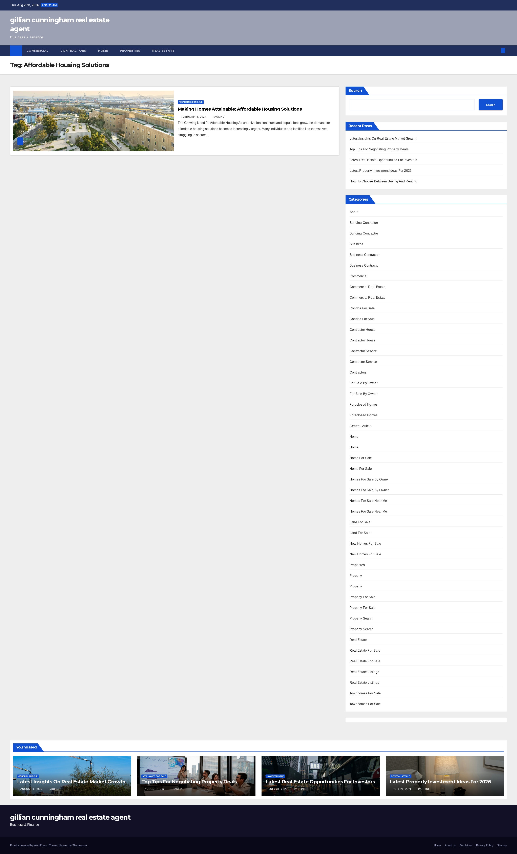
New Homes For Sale (191, 102)
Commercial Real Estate (367, 287)
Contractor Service (363, 351)
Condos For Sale (362, 308)
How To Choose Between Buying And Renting (383, 181)
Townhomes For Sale (365, 693)
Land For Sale (360, 522)
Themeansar (80, 845)
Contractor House (362, 329)
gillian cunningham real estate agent (70, 817)
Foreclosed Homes (363, 404)
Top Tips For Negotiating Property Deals (379, 149)
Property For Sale (362, 597)
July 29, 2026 (403, 789)
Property (356, 575)
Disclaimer (466, 845)
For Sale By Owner (363, 383)
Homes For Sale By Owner (369, 479)
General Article (360, 426)
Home (103, 50)
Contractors (73, 50)
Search (355, 90)
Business (356, 244)
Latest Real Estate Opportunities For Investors (383, 160)
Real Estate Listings (364, 672)
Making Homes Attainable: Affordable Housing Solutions (240, 109)
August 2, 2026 (156, 789)
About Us (450, 845)
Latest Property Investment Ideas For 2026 (381, 170)
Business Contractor (364, 254)
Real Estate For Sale (365, 650)
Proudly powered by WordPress (29, 845)
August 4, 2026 (31, 789)
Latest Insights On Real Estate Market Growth (383, 138)
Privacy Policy (484, 845)
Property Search (361, 618)
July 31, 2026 (278, 789)
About (354, 212)
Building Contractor (364, 222)
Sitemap (502, 845)
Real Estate (163, 50)
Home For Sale (361, 458)
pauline (219, 116)
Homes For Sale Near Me (368, 500)
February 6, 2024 (194, 116)
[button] (496, 50)
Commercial (37, 50)
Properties (130, 50)
